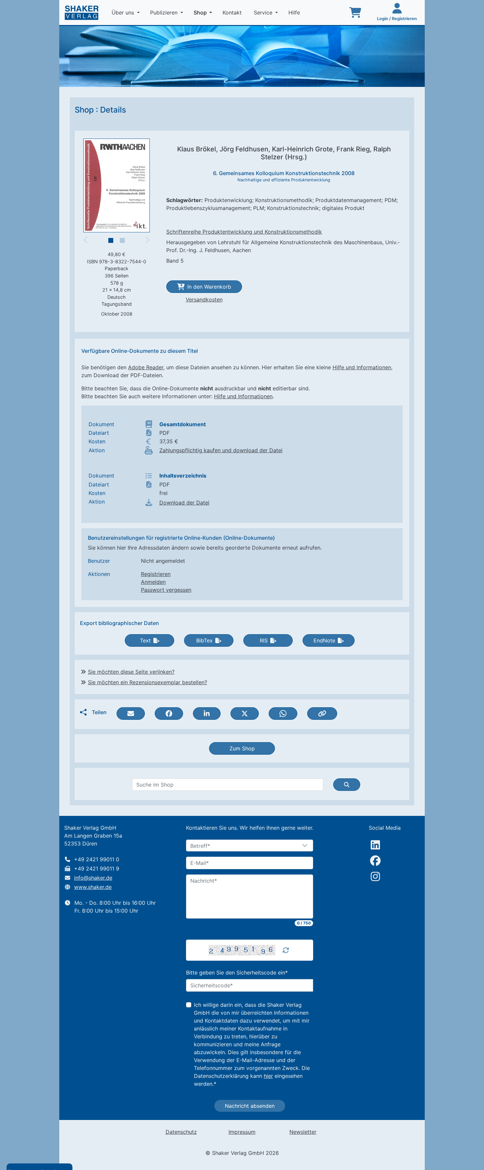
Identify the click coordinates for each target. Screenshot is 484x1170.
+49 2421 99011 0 (96, 859)
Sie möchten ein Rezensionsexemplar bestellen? (147, 682)
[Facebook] (375, 860)
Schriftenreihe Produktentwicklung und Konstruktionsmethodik (244, 231)
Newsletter (302, 1132)
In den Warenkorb (209, 286)
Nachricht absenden (250, 1106)
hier (268, 1076)
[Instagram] (375, 876)
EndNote (324, 640)
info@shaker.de (93, 877)
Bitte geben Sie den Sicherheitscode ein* (237, 972)
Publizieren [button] (164, 12)
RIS (264, 640)
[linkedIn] (375, 845)
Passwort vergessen (166, 589)
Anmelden (153, 582)
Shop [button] (204, 12)
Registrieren (156, 574)
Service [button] (264, 12)
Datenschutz (181, 1132)
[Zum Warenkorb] (355, 12)
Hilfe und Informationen (362, 367)
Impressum (242, 1132)
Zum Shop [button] (242, 748)
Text (145, 640)
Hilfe (295, 12)
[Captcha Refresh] (286, 950)
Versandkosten (204, 299)
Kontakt (233, 12)
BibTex (204, 640)
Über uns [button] (124, 12)
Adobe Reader (145, 367)
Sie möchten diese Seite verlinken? (131, 671)
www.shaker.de (93, 887)
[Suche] (346, 784)
